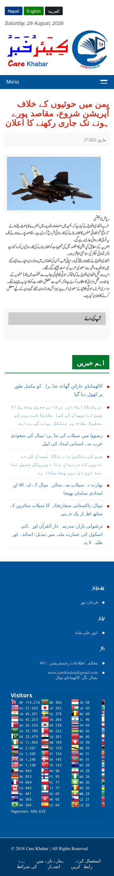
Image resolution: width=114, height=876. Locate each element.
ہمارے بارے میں (51, 860)
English (34, 11)
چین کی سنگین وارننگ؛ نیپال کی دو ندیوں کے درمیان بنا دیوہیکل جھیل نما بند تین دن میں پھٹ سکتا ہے (56, 464)
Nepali (13, 11)
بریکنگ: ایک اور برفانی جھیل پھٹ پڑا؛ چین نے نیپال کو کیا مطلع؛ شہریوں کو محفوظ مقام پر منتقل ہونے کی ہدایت (57, 415)
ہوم (22, 860)
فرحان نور (89, 602)
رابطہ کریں (81, 866)
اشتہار (54, 866)
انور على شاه (86, 632)
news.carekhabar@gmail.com (73, 672)
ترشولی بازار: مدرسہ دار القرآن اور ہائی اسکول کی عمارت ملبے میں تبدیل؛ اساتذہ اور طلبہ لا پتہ (57, 534)
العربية (54, 11)
